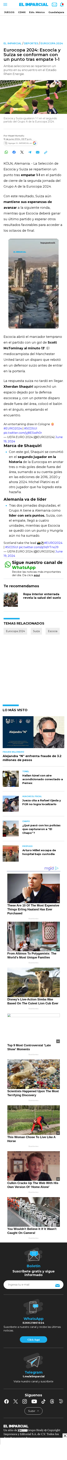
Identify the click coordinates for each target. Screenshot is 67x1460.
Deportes (31, 43)
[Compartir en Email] (37, 152)
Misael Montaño (16, 135)
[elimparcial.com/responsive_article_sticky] (65, 1435)
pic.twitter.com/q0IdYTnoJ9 (38, 547)
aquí (37, 575)
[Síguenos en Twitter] (15, 1401)
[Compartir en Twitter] (21, 152)
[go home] (33, 1426)
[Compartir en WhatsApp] (6, 152)
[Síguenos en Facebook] (6, 1401)
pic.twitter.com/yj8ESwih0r (23, 432)
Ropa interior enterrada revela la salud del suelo (42, 595)
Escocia (52, 631)
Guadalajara (56, 12)
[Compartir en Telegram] (29, 152)
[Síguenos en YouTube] (34, 1401)
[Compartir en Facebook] (14, 152)
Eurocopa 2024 (52, 43)
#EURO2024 (13, 428)
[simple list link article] (33, 733)
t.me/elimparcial (33, 1376)
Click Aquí (34, 1339)
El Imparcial (13, 43)
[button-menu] (5, 4)
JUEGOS (9, 12)
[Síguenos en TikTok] (43, 1401)
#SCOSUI (30, 428)
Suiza (36, 631)
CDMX (22, 12)
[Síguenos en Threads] (52, 1401)
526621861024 (33, 1322)
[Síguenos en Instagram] (24, 1401)
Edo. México (37, 12)
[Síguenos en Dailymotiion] (61, 1401)
